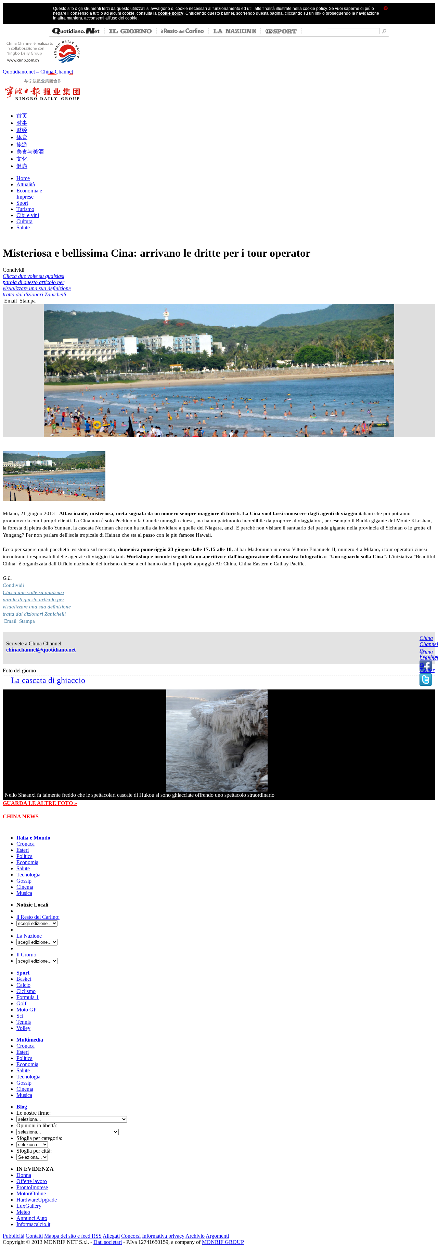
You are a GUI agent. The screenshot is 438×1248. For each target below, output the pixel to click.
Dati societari (107, 1242)
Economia (27, 862)
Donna (23, 1175)
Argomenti (217, 1236)
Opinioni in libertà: (36, 1125)
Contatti (34, 1236)
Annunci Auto (31, 1218)
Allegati (111, 1236)
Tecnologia (28, 874)
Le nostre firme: (33, 1113)
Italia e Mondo (33, 838)
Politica (24, 856)
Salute (23, 868)
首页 (21, 116)
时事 (21, 123)
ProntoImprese (32, 1187)
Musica (24, 893)
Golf (21, 1003)
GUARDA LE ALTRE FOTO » (40, 803)
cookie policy (170, 13)
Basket (23, 979)
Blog (21, 1107)
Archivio (195, 1236)
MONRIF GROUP (223, 1242)
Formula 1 (27, 997)
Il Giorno (26, 954)
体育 (21, 137)
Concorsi (131, 1236)
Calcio (23, 985)
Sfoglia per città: (34, 1151)
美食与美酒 (30, 152)
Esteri (22, 850)
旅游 (21, 144)
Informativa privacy (163, 1236)
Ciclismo (26, 991)
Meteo (23, 1212)
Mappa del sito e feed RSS (73, 1236)
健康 (21, 166)
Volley (23, 1028)
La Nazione (29, 936)
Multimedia (29, 1040)
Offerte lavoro (31, 1181)
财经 (21, 130)
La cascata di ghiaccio (48, 680)
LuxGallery (28, 1206)
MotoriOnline (31, 1193)
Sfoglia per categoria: (39, 1138)
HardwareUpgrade (36, 1200)
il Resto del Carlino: (38, 917)
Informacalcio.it (33, 1224)
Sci (19, 1016)
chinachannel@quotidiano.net (41, 650)
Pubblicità (13, 1236)
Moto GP (26, 1009)
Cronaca (25, 844)
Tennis (23, 1022)
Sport (22, 973)
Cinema (24, 887)
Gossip (23, 881)
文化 (21, 159)
